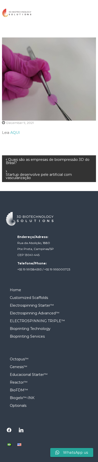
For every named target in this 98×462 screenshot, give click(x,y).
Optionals (18, 405)
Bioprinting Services (27, 336)
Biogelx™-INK (22, 398)
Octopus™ (19, 359)
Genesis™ (18, 367)
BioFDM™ (19, 390)
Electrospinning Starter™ (32, 305)
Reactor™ (18, 382)
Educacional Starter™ (28, 374)
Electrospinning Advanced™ (34, 313)
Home (15, 290)
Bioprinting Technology (30, 328)
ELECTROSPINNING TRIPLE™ (37, 321)
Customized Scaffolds (29, 297)
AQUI (15, 132)
